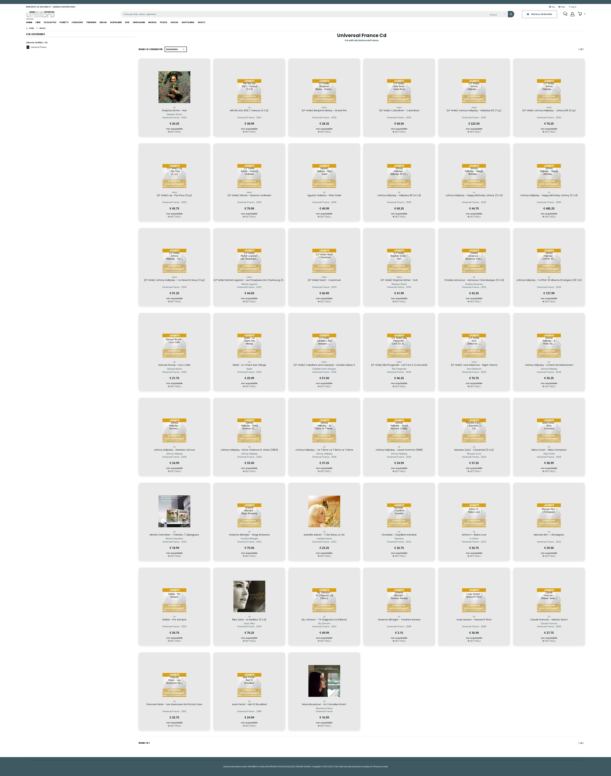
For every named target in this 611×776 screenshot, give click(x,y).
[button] (581, 14)
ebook (103, 22)
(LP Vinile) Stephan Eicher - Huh (399, 280)
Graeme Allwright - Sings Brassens (249, 534)
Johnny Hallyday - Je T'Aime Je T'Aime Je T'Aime (324, 449)
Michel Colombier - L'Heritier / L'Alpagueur (174, 534)
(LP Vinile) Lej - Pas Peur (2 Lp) (174, 195)
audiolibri (116, 22)
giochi (174, 22)
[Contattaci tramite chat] (565, 14)
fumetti (64, 22)
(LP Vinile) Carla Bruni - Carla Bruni (399, 110)
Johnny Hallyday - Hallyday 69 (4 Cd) (399, 195)
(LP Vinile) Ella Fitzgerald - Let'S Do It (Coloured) (399, 365)
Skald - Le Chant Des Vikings (249, 365)
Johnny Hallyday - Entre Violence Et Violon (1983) (249, 449)
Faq (553, 7)
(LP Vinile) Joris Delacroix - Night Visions (474, 365)
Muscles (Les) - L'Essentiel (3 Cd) (474, 449)
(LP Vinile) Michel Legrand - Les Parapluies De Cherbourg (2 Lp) (250, 280)
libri (37, 22)
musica (152, 22)
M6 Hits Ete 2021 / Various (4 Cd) (249, 110)
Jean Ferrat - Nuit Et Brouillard (249, 704)
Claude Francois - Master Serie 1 (549, 619)
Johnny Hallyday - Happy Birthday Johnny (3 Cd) (474, 195)
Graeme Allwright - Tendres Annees (399, 619)
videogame (139, 22)
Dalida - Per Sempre (174, 619)
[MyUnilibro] (572, 14)
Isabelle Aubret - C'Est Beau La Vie (324, 534)
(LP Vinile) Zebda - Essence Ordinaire (249, 195)
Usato (201, 22)
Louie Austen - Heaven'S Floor (474, 619)
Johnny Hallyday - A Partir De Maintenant (549, 365)
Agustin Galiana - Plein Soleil (324, 195)
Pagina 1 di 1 (144, 743)
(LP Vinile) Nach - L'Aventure (324, 280)
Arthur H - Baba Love (474, 534)
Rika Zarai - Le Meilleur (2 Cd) (249, 619)
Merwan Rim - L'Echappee (549, 534)
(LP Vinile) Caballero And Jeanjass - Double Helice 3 (324, 365)
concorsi (77, 22)
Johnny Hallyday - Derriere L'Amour (174, 449)
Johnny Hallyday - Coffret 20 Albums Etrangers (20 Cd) (549, 280)
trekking (91, 22)
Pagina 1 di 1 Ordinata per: (151, 49)
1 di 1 (582, 50)
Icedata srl (367, 766)
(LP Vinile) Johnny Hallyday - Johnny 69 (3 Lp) (549, 110)
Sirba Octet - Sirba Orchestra (548, 449)
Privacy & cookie (381, 766)
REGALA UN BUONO (541, 14)
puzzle (163, 22)
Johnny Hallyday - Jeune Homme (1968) (399, 449)
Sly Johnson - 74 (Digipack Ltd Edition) (324, 619)
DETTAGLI (175, 131)
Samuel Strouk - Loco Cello (174, 365)
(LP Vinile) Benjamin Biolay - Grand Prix (324, 110)
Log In (573, 7)
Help (562, 7)
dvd (127, 22)
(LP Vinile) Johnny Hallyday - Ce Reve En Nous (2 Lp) (174, 280)
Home (29, 22)
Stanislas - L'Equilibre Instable (399, 534)
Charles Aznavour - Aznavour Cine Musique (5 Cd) (474, 280)
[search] (511, 14)
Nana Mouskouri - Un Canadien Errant (324, 704)
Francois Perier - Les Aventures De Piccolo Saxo (174, 704)
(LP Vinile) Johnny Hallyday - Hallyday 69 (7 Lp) (474, 110)
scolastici (50, 22)
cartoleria (187, 22)
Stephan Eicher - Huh (174, 110)
